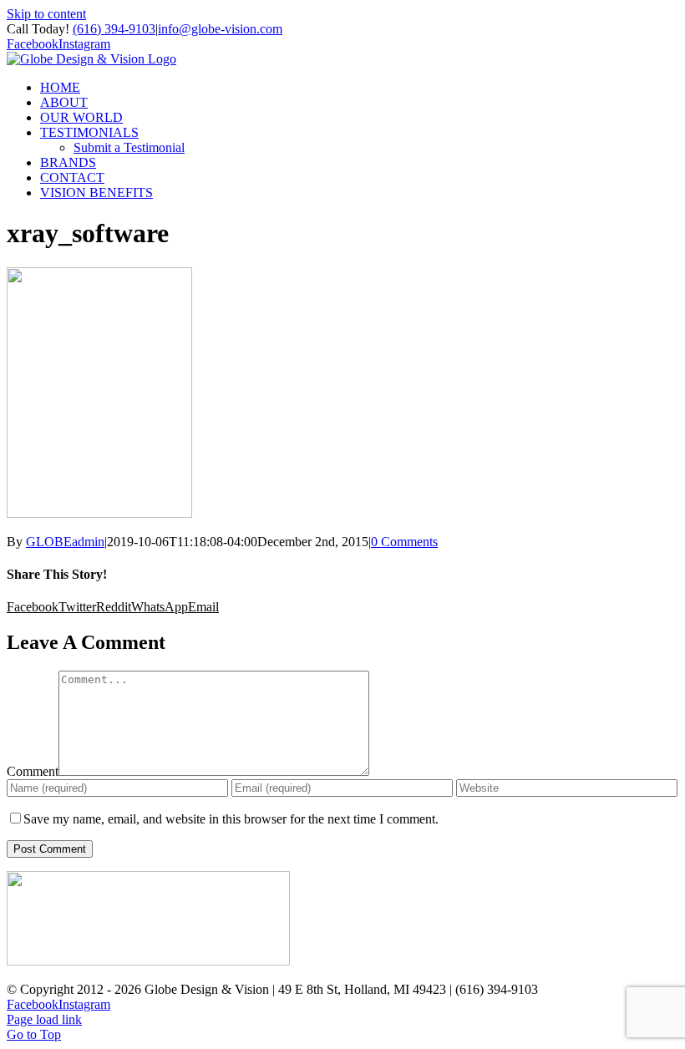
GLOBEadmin (65, 542)
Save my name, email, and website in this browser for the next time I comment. (231, 819)
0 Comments (404, 542)
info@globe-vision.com (220, 29)
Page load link (44, 1019)
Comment (32, 771)
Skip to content (46, 14)
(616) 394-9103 (114, 29)
